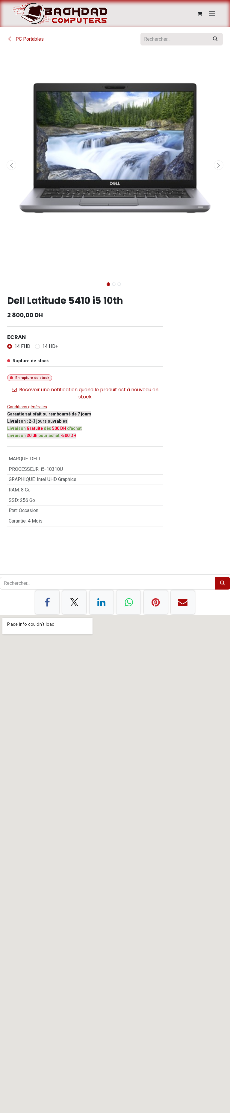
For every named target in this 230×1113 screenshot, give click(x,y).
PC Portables (29, 39)
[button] (11, 165)
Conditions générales (27, 406)
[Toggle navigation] (212, 13)
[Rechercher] (215, 39)
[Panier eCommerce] (199, 13)
